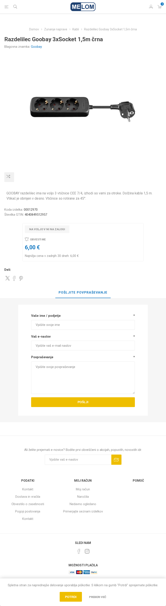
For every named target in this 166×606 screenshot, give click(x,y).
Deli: (7, 270)
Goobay (36, 47)
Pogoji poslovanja (27, 511)
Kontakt (27, 489)
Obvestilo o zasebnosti (27, 504)
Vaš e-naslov (41, 336)
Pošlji (83, 402)
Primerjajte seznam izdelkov (83, 511)
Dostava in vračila (27, 497)
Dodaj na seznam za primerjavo (9, 177)
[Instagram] (87, 551)
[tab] (83, 292)
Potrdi (71, 597)
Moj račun (83, 489)
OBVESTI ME (38, 239)
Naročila (83, 497)
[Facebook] (78, 551)
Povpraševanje (42, 357)
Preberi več (97, 597)
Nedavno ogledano (83, 504)
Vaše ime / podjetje (46, 316)
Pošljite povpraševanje (83, 292)
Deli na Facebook (14, 278)
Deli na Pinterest (21, 278)
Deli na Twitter (7, 278)
